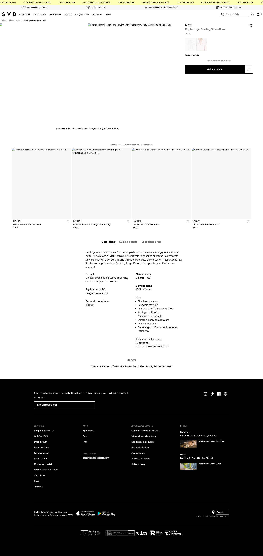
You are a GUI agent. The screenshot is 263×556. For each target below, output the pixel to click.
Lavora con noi (41, 453)
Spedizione (88, 430)
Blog (36, 481)
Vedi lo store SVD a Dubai (210, 464)
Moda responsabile (43, 464)
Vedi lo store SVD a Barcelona (211, 441)
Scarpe (67, 14)
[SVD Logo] (9, 14)
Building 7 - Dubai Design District (196, 458)
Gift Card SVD (41, 436)
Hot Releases (39, 14)
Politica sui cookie (140, 458)
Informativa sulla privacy (144, 436)
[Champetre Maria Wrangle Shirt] (101, 183)
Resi (85, 436)
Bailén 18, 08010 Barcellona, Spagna (198, 435)
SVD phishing (138, 464)
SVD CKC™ (39, 475)
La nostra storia (41, 447)
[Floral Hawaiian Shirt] (221, 183)
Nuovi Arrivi (24, 14)
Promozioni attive (140, 447)
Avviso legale (138, 453)
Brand (108, 14)
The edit (38, 486)
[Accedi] (252, 14)
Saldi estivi (55, 14)
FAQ (85, 442)
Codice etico (40, 458)
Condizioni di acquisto (143, 442)
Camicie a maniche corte (128, 366)
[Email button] (248, 69)
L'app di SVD (40, 442)
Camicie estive (100, 366)
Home (4, 21)
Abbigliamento (82, 14)
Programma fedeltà (44, 430)
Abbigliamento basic (159, 366)
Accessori (97, 14)
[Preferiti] (250, 25)
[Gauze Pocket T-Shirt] (41, 183)
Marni (18, 21)
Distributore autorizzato (46, 470)
